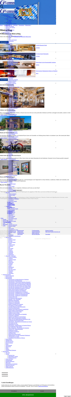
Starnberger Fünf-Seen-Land (14, 107)
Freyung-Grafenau (12, 180)
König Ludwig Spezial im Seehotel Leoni (17, 289)
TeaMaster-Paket (12, 332)
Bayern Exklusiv (9, 342)
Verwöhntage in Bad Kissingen (15, 298)
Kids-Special (11, 49)
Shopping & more (9, 341)
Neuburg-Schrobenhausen (14, 169)
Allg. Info (8, 352)
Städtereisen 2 (11, 67)
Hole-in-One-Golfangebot (14, 301)
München (10, 166)
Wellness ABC (11, 72)
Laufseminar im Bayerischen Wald (15, 320)
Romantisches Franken (13, 136)
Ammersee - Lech (12, 97)
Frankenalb (10, 128)
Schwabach (10, 234)
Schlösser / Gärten (12, 23)
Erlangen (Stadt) (11, 226)
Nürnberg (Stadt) (12, 232)
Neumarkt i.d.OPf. (12, 197)
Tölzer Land (11, 109)
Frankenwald (11, 129)
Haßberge (10, 130)
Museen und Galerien (10, 27)
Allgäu (9, 144)
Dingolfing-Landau (12, 179)
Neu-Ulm (10, 268)
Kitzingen (10, 212)
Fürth (9, 227)
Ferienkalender (9, 360)
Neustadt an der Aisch (13, 229)
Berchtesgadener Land (13, 98)
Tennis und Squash (12, 39)
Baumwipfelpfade (12, 51)
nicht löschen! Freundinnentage (15, 280)
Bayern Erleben (6, 32)
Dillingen (10, 260)
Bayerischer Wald (12, 115)
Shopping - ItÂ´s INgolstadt (14, 299)
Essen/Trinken (9, 339)
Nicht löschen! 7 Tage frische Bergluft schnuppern (19, 282)
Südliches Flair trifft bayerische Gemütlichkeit (18, 309)
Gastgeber (10, 44)
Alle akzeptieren (28, 395)
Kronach (10, 249)
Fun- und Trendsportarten (13, 62)
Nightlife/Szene (9, 340)
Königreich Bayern (12, 17)
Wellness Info (11, 73)
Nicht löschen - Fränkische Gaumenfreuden (17, 295)
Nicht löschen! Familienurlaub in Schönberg (18, 292)
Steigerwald (11, 140)
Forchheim (10, 246)
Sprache (10, 20)
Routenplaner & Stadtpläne (11, 364)
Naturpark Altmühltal (13, 133)
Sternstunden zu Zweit (13, 324)
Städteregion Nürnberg (13, 139)
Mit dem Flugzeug (12, 357)
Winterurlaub (8, 58)
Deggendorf (11, 177)
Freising (10, 157)
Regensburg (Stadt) (12, 201)
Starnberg (10, 172)
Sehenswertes (9, 22)
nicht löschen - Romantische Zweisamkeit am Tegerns (20, 321)
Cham (9, 196)
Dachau (10, 152)
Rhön (9, 135)
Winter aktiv (11, 61)
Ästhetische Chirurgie (13, 79)
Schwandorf (11, 202)
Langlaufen (10, 63)
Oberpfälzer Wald (12, 119)
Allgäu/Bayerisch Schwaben (12, 141)
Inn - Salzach (11, 103)
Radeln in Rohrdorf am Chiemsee (15, 304)
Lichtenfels (10, 252)
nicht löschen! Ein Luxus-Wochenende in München (19, 284)
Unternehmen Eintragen (11, 350)
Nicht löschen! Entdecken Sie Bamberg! (17, 290)
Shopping (8, 28)
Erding (9, 156)
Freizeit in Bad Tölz (12, 296)
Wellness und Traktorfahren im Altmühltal (17, 314)
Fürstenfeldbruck (12, 159)
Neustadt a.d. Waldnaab (13, 198)
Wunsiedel (10, 253)
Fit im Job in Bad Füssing (14, 308)
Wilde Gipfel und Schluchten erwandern (17, 318)
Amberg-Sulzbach (12, 193)
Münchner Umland (12, 104)
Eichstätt (10, 155)
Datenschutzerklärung (43, 386)
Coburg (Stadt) (11, 244)
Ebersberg (10, 154)
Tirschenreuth (11, 203)
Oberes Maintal (11, 134)
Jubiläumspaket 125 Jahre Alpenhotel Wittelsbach (19, 335)
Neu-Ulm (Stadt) (12, 269)
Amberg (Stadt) (11, 195)
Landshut (10, 182)
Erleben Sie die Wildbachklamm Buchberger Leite (19, 319)
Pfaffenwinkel (11, 105)
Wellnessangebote (12, 71)
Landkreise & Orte (7, 146)
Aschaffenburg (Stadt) (13, 208)
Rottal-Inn (10, 188)
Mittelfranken (8, 222)
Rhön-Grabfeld (11, 216)
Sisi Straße (10, 90)
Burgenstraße (11, 85)
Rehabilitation (11, 77)
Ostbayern (8, 113)
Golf (9, 38)
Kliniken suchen (11, 82)
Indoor (9, 54)
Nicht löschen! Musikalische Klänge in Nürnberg (19, 288)
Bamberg (10, 238)
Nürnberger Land (12, 231)
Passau (9, 185)
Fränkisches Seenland (13, 125)
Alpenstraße (11, 84)
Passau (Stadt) (11, 186)
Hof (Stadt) (10, 248)
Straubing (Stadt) (12, 191)
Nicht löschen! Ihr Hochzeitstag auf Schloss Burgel (19, 285)
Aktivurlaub (8, 33)
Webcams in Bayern (10, 365)
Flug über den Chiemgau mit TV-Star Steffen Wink (19, 287)
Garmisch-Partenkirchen (13, 160)
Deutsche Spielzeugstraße (14, 87)
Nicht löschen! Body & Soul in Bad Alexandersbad (19, 283)
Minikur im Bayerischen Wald (14, 311)
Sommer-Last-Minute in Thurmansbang (17, 316)
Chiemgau (10, 99)
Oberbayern (8, 94)
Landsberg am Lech (12, 162)
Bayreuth (10, 241)
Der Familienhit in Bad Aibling (15, 326)
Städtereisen (8, 66)
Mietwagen (8, 362)
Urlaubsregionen (6, 93)
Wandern (10, 35)
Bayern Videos (9, 31)
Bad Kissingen (11, 210)
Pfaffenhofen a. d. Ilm (13, 170)
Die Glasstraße (11, 88)
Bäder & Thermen (12, 53)
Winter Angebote (12, 64)
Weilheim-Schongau (12, 175)
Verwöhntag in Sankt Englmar (15, 305)
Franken (7, 120)
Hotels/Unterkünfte (12, 95)
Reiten (9, 37)
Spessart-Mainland (12, 138)
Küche (9, 21)
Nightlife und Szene (10, 30)
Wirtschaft (8, 25)
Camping (8, 42)
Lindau (9, 265)
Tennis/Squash (9, 345)
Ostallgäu (10, 272)
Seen (9, 57)
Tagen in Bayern (9, 92)
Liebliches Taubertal (12, 131)
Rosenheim (10, 171)
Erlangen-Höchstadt (12, 224)
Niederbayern (9, 176)
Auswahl (42, 391)
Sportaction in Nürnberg (13, 315)
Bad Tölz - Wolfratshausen (14, 150)
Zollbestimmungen (10, 367)
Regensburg (11, 200)
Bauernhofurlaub (12, 46)
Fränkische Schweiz (12, 124)
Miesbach (10, 164)
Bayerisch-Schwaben (13, 145)
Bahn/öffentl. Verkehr (13, 356)
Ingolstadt (10, 161)
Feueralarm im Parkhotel (13, 331)
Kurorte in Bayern (12, 80)
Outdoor (10, 56)
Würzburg (10, 220)
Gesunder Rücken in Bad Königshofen (16, 306)
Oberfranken (8, 237)
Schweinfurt (11, 217)
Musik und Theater (10, 26)
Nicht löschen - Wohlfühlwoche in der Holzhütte (19, 293)
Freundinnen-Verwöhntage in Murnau (16, 337)
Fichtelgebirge (11, 123)
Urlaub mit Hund (9, 359)
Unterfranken (8, 206)
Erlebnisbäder (11, 48)
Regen (9, 187)
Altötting (10, 149)
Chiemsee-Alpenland (13, 100)
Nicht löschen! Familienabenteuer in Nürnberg (18, 279)
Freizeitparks (11, 47)
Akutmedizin (11, 75)
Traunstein (10, 174)
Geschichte (8, 16)
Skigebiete (10, 59)
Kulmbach (10, 251)
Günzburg (10, 263)
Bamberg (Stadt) (12, 239)
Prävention (10, 78)
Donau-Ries (11, 262)
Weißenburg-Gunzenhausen (14, 236)
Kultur (7, 18)
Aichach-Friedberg (12, 257)
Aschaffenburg (11, 207)
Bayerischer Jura (12, 116)
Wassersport (11, 41)
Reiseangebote (11, 68)
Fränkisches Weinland (13, 126)
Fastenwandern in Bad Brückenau (15, 310)
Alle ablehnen (14, 391)
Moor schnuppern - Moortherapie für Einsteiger (18, 328)
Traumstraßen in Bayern (11, 83)
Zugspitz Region (12, 110)
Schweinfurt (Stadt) (12, 218)
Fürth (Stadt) (11, 228)
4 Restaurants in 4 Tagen (13, 336)
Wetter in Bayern (9, 366)
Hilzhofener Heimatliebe (13, 300)
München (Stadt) (12, 167)
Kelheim (10, 181)
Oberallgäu (10, 270)
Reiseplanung (6, 351)
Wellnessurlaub (9, 69)
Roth (9, 233)
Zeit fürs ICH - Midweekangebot (15, 329)
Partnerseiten (11, 254)
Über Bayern (5, 15)
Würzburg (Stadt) (12, 221)
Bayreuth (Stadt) (12, 242)
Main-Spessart (11, 213)
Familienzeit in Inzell (12, 330)
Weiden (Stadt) (11, 205)
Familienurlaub (9, 43)
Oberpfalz (8, 192)
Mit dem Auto (11, 355)
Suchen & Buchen (7, 274)
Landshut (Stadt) (12, 183)
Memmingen (11, 267)
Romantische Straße (12, 89)
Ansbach (10, 223)
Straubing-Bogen (12, 190)
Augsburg (10, 258)
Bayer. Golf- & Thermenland (14, 118)
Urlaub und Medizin (10, 74)
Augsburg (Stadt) (12, 259)
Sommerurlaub (9, 52)
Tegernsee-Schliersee (13, 108)
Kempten (10, 264)
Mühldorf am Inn (12, 165)
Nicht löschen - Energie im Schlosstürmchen (18, 294)
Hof (9, 247)
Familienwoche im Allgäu (14, 313)
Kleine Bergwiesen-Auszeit (14, 334)
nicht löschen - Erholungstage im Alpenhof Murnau (19, 325)
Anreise (7, 354)
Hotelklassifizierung (10, 361)
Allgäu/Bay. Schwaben (11, 256)
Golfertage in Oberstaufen (14, 303)
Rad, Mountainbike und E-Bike (15, 36)
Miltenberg (10, 215)
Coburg (10, 243)
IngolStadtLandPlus (12, 102)
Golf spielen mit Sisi (12, 323)
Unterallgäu (10, 273)
